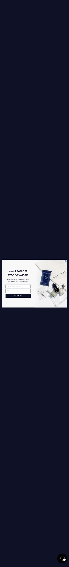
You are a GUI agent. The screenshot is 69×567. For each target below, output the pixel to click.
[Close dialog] (65, 261)
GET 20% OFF (18, 295)
